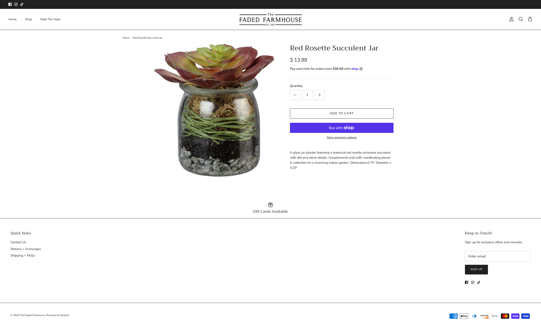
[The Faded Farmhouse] (270, 19)
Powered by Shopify (57, 315)
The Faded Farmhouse (32, 315)
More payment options (342, 137)
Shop (28, 19)
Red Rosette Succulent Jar (147, 37)
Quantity (296, 86)
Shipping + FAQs (23, 255)
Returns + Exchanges (26, 249)
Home (12, 19)
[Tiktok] (21, 4)
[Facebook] (10, 4)
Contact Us (18, 242)
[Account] (510, 19)
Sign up (476, 269)
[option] (214, 110)
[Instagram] (16, 4)
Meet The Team (50, 19)
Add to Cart (342, 113)
